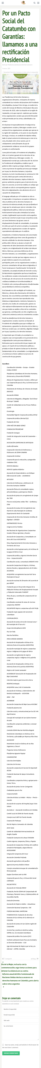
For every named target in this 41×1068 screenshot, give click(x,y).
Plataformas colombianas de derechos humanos (19, 65)
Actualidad (7, 72)
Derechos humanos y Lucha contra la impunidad (24, 72)
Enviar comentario (11, 1053)
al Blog (33, 959)
